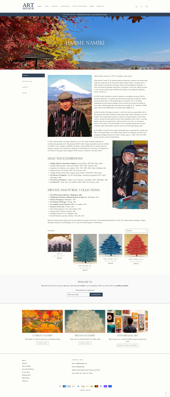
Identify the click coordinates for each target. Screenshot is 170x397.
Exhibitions (65, 6)
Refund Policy (26, 378)
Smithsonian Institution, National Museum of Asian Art (68, 197)
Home (40, 6)
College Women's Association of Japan (63, 163)
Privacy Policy (26, 372)
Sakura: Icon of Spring (75, 180)
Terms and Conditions (28, 369)
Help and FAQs (26, 366)
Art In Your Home (80, 6)
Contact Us (25, 381)
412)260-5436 (80, 367)
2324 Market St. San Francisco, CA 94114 (88, 370)
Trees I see (64, 182)
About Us (24, 363)
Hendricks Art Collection (58, 168)
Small (25, 75)
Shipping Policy (26, 375)
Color (24, 93)
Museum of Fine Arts (57, 207)
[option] (85, 15)
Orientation (27, 81)
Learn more (42, 343)
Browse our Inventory (127, 345)
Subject (25, 87)
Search (24, 360)
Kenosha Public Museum (57, 166)
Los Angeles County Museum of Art (62, 204)
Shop (47, 6)
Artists (55, 6)
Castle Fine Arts (55, 170)
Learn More (85, 343)
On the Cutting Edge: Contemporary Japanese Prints (84, 175)
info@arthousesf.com (81, 363)
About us (100, 6)
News (92, 6)
